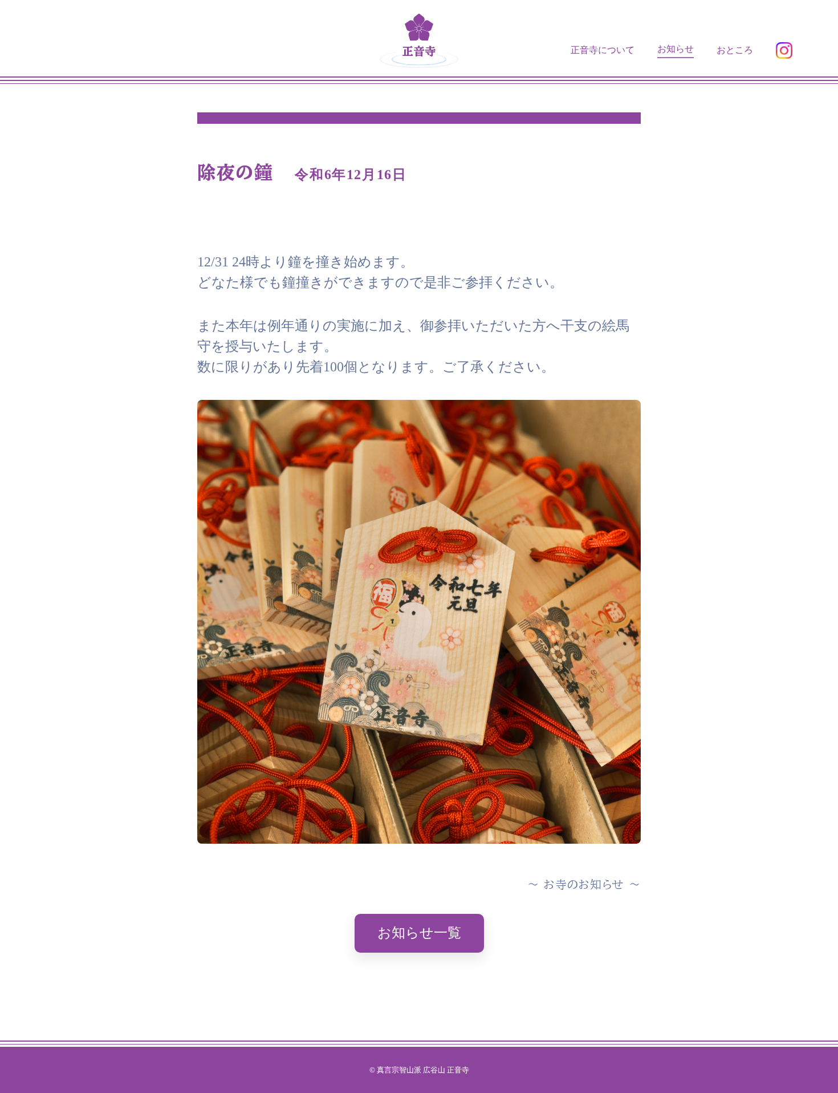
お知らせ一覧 (419, 932)
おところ (735, 50)
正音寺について (602, 50)
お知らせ (675, 49)
